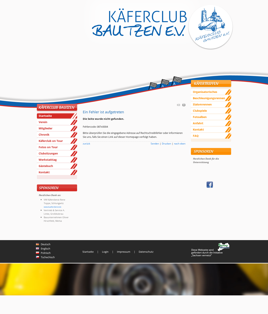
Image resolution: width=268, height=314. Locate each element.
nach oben (179, 143)
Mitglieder (45, 128)
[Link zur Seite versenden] (178, 105)
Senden (155, 143)
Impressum (123, 251)
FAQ (196, 136)
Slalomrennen (202, 104)
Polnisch (45, 253)
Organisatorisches (205, 92)
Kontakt (44, 172)
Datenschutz (146, 251)
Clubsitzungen (48, 153)
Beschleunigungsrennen (209, 98)
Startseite (45, 116)
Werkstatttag (48, 160)
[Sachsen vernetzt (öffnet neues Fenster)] (210, 255)
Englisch (44, 248)
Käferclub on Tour (51, 141)
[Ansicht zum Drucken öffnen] (183, 105)
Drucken (166, 143)
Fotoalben (200, 117)
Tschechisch (47, 257)
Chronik (44, 134)
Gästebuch (46, 166)
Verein (43, 122)
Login (105, 251)
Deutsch (44, 244)
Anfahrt (198, 123)
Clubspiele (200, 111)
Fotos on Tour (48, 147)
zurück (86, 143)
